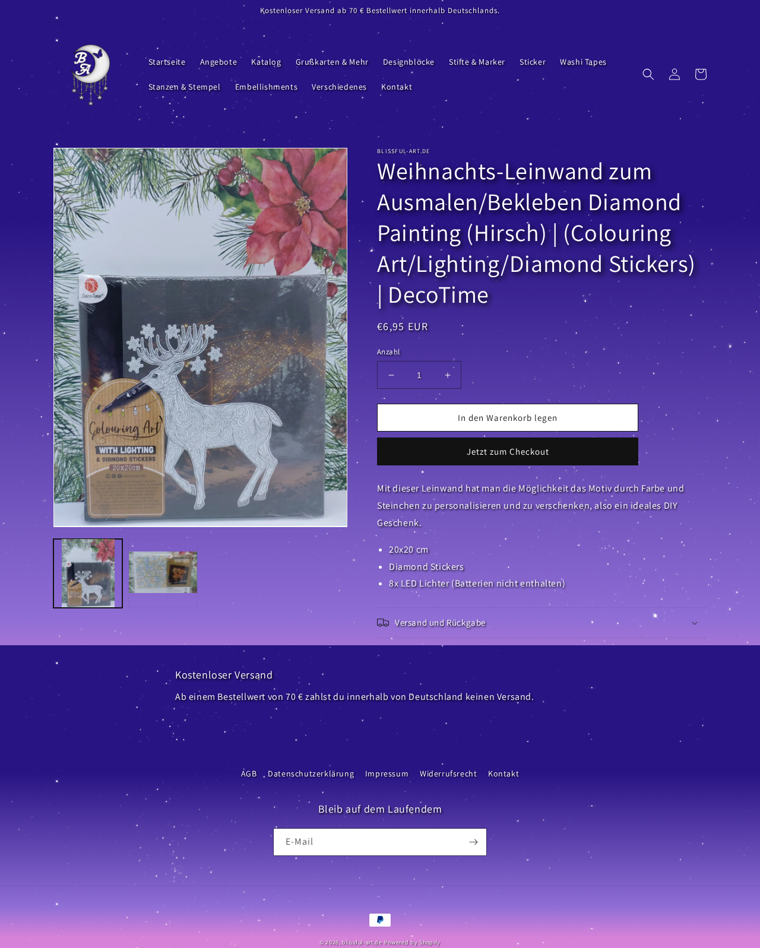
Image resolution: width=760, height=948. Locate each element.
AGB (249, 773)
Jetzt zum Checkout (508, 451)
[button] (648, 74)
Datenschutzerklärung (311, 773)
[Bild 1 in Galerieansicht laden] (87, 572)
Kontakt (503, 773)
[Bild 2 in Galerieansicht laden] (162, 572)
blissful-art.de (362, 942)
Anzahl (388, 352)
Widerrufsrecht (448, 773)
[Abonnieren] (473, 842)
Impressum (386, 773)
